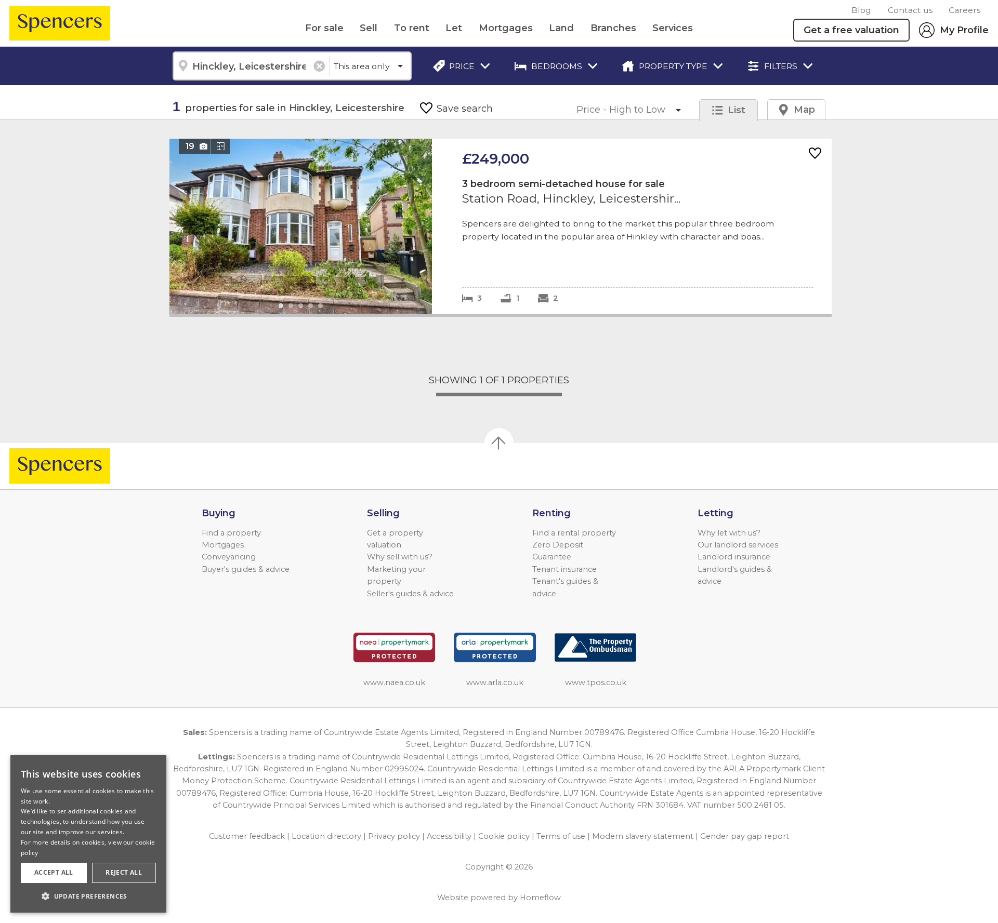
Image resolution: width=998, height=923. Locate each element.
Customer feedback (247, 836)
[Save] (815, 154)
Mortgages (506, 28)
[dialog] (88, 834)
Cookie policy (504, 836)
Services (672, 28)
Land (561, 28)
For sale (324, 28)
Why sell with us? (399, 556)
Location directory (326, 836)
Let (453, 28)
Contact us (910, 10)
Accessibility (449, 836)
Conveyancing (229, 556)
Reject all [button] (124, 872)
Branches (613, 28)
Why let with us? (729, 533)
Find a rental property (574, 533)
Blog (861, 10)
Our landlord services (738, 545)
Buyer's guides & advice (246, 569)
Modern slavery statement (642, 836)
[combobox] (251, 66)
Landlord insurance (734, 556)
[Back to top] (67, 466)
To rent (411, 28)
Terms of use (560, 836)
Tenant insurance (564, 569)
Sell (368, 28)
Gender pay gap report (744, 836)
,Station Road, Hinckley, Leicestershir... (500, 226)
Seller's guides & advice (410, 593)
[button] (88, 896)
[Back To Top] (499, 442)
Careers (964, 10)
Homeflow (540, 897)
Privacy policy (394, 836)
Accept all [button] (53, 872)
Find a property (231, 533)
